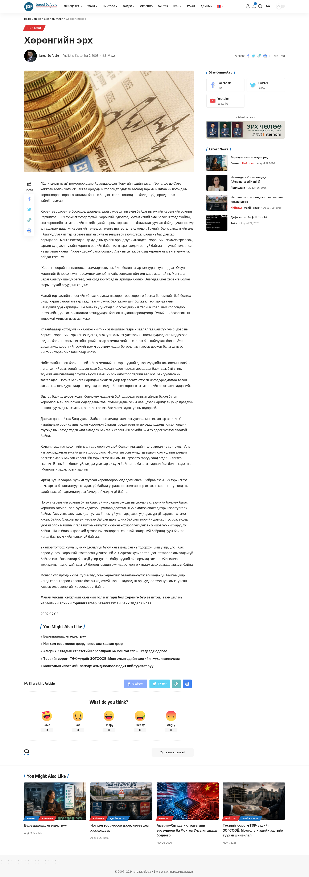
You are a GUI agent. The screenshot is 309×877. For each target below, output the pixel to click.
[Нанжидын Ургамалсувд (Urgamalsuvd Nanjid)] (216, 183)
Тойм (234, 223)
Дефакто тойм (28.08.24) (249, 217)
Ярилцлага (238, 187)
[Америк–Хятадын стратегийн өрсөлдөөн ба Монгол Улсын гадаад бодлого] (188, 801)
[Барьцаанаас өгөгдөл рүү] (216, 163)
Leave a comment (175, 752)
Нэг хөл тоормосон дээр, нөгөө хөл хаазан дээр (83, 644)
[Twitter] (266, 85)
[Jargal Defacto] (40, 6)
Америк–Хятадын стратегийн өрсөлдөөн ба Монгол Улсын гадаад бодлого (105, 651)
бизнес (235, 163)
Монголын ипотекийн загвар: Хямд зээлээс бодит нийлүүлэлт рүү (98, 666)
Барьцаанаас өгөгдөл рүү (64, 636)
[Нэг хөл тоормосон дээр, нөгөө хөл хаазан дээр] (216, 203)
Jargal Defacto (49, 55)
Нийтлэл (34, 28)
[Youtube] (225, 101)
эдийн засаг (252, 207)
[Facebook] (225, 85)
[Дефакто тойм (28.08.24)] (216, 223)
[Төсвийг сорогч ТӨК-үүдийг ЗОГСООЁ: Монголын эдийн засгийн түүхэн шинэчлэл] (254, 801)
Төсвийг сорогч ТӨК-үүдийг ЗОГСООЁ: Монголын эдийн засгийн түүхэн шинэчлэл (111, 658)
